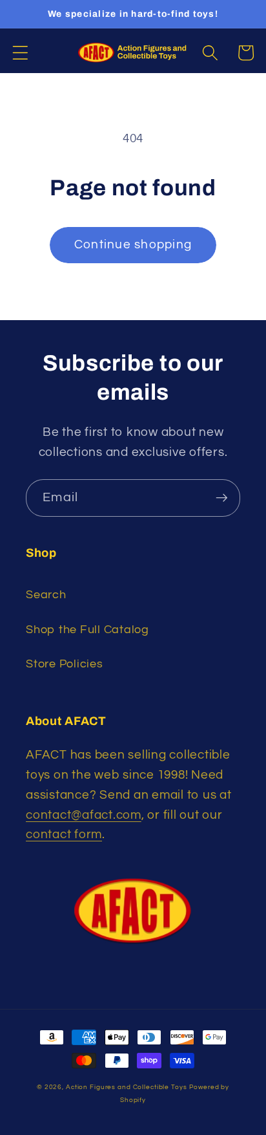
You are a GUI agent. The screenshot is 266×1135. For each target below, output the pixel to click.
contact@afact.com (83, 815)
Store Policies (64, 664)
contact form (64, 834)
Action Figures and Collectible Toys (126, 1086)
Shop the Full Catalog (87, 630)
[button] (20, 52)
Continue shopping (133, 245)
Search (46, 595)
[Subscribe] (222, 498)
